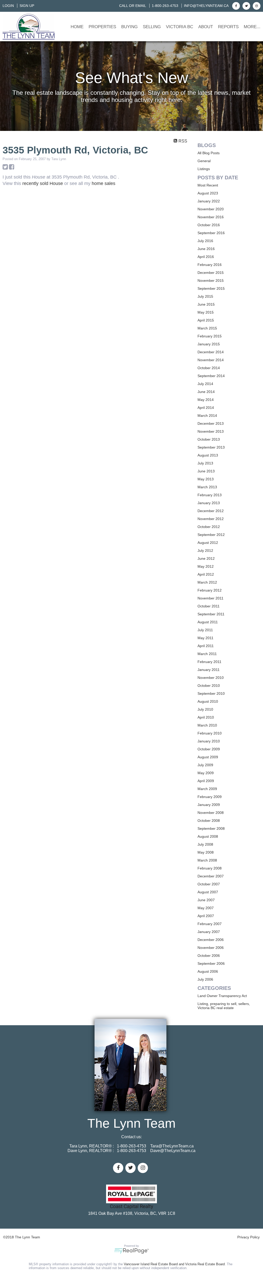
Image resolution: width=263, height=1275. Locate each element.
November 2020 (211, 209)
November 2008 (211, 813)
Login (8, 6)
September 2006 (211, 963)
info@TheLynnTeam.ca (206, 6)
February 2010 (210, 733)
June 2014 (206, 392)
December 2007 (211, 876)
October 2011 (209, 606)
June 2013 (206, 471)
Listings (204, 169)
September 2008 (211, 828)
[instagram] (255, 6)
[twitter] (245, 6)
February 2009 (210, 797)
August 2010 (208, 701)
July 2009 (205, 765)
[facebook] (235, 6)
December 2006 (211, 940)
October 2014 (209, 368)
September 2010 (211, 693)
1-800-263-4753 (165, 6)
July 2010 (205, 709)
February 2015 (210, 336)
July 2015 (205, 296)
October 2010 (209, 685)
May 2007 (206, 908)
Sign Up (27, 6)
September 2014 (211, 376)
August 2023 (208, 193)
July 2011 (205, 630)
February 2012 (210, 590)
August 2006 (208, 971)
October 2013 (209, 439)
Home (77, 26)
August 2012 (208, 543)
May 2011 (205, 638)
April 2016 (206, 257)
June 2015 (206, 304)
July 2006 (205, 979)
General (204, 161)
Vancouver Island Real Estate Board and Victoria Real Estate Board (174, 1264)
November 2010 (211, 678)
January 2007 (209, 932)
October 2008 (209, 820)
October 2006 (209, 955)
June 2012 (206, 558)
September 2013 (211, 447)
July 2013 (205, 463)
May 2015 (206, 312)
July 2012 (205, 550)
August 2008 (208, 836)
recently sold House (42, 183)
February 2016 (210, 265)
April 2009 (206, 781)
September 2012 (211, 535)
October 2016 (209, 225)
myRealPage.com (131, 1251)
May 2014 (206, 400)
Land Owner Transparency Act (222, 996)
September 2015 (211, 288)
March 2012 (207, 582)
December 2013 (211, 423)
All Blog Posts (209, 153)
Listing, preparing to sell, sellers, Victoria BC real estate (224, 1006)
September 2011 (211, 614)
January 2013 (209, 503)
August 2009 (208, 757)
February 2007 (210, 924)
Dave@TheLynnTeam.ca (172, 1150)
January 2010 (209, 741)
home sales (103, 183)
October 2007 (209, 884)
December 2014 (211, 352)
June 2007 (206, 900)
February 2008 (210, 868)
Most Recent (208, 185)
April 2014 (206, 408)
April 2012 (206, 574)
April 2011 (206, 646)
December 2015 (211, 273)
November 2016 (211, 217)
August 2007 (208, 892)
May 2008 (206, 852)
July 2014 (205, 384)
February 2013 (210, 495)
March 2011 (207, 654)
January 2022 (209, 201)
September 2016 (211, 233)
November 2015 (211, 280)
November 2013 (211, 431)
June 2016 (206, 249)
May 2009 (206, 773)
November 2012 (211, 519)
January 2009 (209, 805)
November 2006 (211, 948)
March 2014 (207, 415)
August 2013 (208, 455)
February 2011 (209, 662)
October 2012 (209, 527)
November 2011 (210, 598)
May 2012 (206, 566)
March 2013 (207, 487)
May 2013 (206, 479)
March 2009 (207, 789)
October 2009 (209, 749)
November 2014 (211, 360)
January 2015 (209, 344)
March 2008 (207, 860)
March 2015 (207, 328)
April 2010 (206, 717)
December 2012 (211, 511)
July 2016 (205, 241)
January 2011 (209, 670)
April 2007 (206, 916)
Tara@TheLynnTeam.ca (172, 1146)
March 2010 (207, 725)
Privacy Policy (248, 1237)
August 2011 (208, 622)
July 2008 (205, 844)
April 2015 (206, 320)
